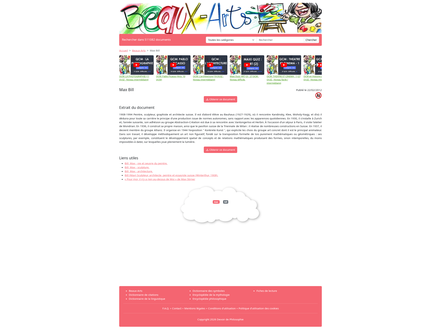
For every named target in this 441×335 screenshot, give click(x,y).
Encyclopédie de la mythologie (211, 294)
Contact (176, 308)
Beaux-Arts (139, 50)
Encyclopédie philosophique (209, 298)
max (216, 202)
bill (225, 202)
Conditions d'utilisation (222, 308)
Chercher (311, 40)
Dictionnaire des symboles (209, 290)
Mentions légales (194, 308)
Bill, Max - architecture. (139, 171)
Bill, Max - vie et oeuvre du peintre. (146, 163)
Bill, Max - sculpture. (137, 167)
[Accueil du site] (220, 16)
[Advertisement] (220, 259)
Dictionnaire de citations (143, 294)
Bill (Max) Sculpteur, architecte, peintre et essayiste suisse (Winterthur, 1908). (171, 175)
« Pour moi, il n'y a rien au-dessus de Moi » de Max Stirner (160, 179)
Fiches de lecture (267, 290)
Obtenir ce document (222, 99)
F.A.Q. (165, 308)
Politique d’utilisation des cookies (259, 308)
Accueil (123, 50)
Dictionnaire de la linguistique (147, 298)
